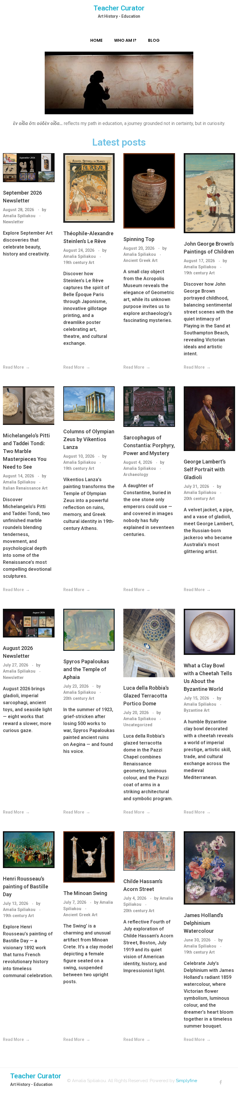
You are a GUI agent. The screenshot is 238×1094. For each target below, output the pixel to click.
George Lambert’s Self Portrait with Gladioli (205, 469)
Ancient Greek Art (140, 260)
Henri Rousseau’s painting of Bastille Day (25, 886)
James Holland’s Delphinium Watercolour (203, 923)
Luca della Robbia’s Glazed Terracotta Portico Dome (146, 696)
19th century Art (78, 262)
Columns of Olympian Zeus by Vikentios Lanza (88, 439)
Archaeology (135, 474)
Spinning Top (138, 239)
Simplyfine (186, 1080)
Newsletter (13, 222)
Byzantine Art (197, 710)
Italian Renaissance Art (25, 488)
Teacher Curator (119, 8)
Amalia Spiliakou (20, 215)
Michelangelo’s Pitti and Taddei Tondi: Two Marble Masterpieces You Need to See (26, 451)
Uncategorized (137, 724)
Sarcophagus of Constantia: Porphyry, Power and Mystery (149, 445)
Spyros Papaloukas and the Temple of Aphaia (86, 669)
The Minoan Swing (85, 893)
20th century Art (199, 498)
